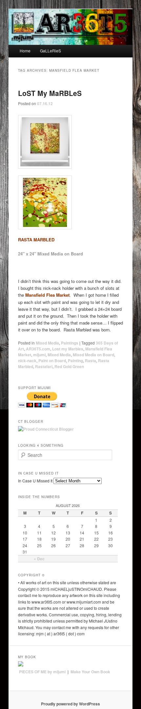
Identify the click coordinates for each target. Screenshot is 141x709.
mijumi (39, 355)
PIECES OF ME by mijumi (42, 672)
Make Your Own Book (90, 672)
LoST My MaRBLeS (50, 93)
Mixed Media (47, 343)
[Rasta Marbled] (70, 142)
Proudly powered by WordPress (70, 704)
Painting (75, 361)
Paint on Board (52, 361)
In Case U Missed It (35, 480)
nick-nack (27, 361)
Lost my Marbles (67, 349)
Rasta (90, 361)
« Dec (39, 559)
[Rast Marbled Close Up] (70, 202)
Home (25, 50)
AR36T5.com (38, 349)
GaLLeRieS (50, 50)
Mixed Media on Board (93, 355)
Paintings (69, 343)
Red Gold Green (69, 366)
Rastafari (43, 366)
